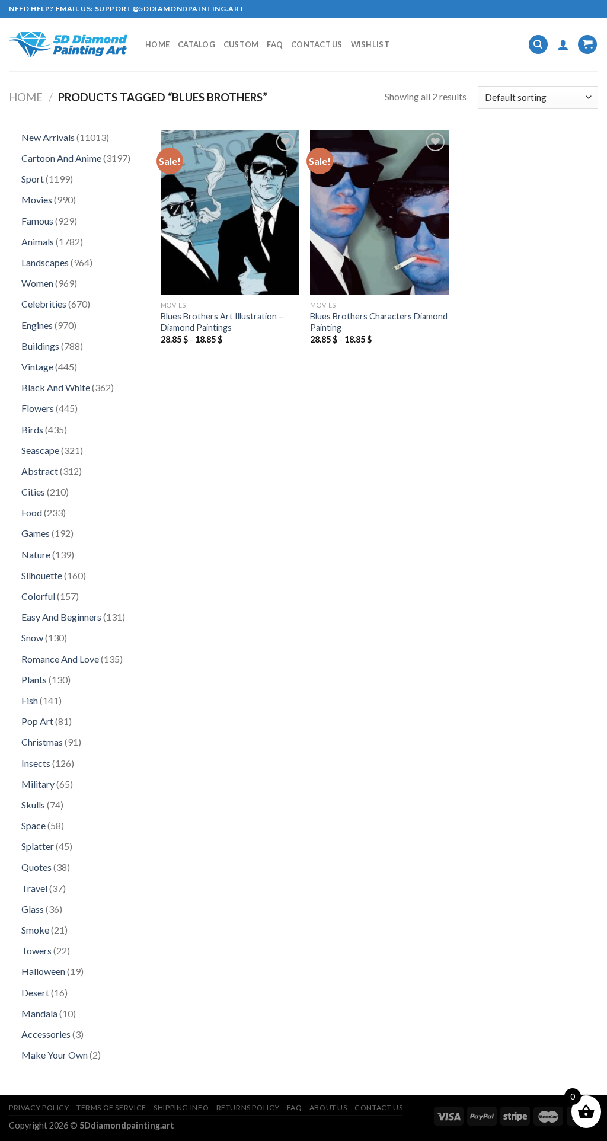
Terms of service (111, 1107)
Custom (241, 44)
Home (157, 44)
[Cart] (587, 45)
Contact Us (317, 44)
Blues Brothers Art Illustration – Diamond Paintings (222, 322)
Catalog (196, 44)
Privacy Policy (39, 1107)
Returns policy (248, 1107)
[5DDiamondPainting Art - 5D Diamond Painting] (68, 44)
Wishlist (370, 44)
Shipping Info (181, 1107)
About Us (328, 1107)
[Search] (538, 45)
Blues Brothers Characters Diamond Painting (379, 322)
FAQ (275, 44)
